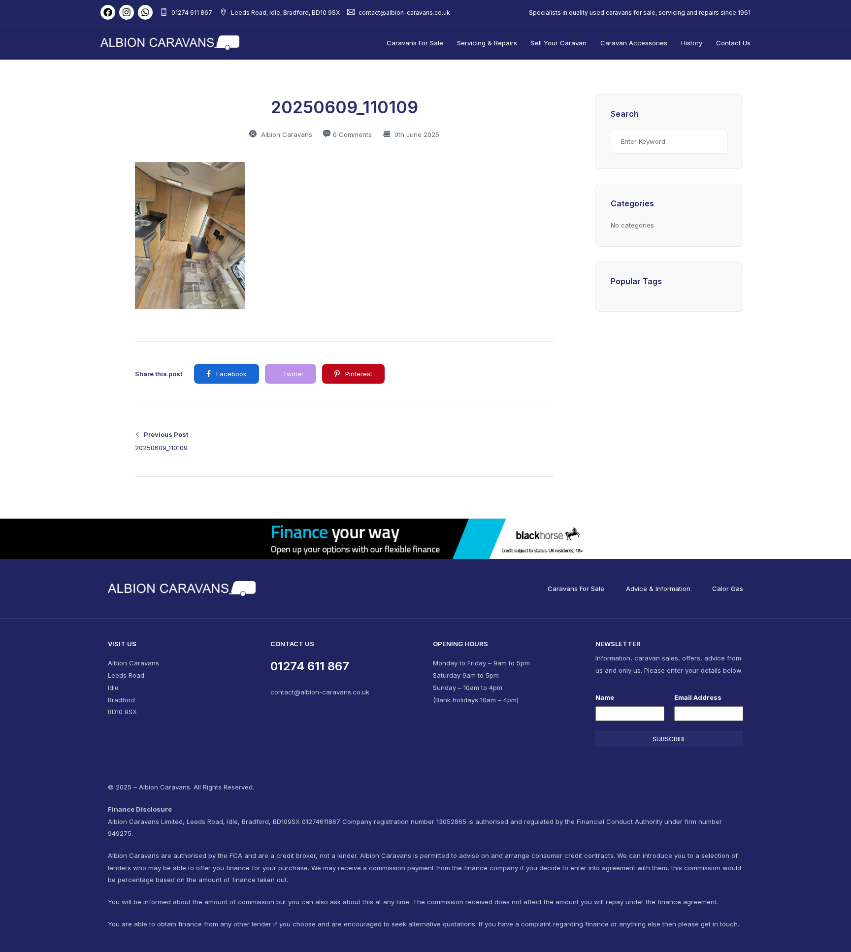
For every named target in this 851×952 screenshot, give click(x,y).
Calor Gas (727, 588)
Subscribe (670, 739)
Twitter (292, 374)
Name (604, 697)
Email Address (697, 697)
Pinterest (357, 374)
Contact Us (733, 43)
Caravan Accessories (633, 43)
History (691, 43)
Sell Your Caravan (559, 43)
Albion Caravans (285, 134)
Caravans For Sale (415, 43)
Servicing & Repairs (487, 43)
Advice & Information (658, 588)
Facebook (230, 374)
